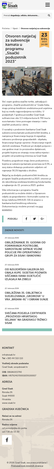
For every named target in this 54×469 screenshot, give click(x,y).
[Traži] (49, 15)
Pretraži (21, 15)
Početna (6, 28)
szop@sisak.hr (21, 367)
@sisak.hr (10, 355)
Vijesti (15, 28)
